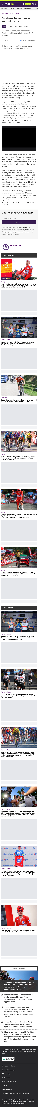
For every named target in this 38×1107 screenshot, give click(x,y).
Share (6, 40)
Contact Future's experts (9, 1070)
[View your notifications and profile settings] (23, 4)
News (4, 26)
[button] (35, 4)
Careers (4, 1086)
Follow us (23, 40)
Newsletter (32, 40)
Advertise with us (7, 1089)
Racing (12, 13)
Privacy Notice (25, 229)
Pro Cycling (5, 13)
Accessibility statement (9, 1082)
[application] (19, 137)
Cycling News (13, 26)
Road (17, 13)
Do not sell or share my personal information (15, 1093)
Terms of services (23, 227)
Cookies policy (6, 1078)
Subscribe (28, 4)
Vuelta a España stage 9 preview (21, 8)
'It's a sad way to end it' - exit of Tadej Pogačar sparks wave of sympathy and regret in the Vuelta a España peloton (18, 1024)
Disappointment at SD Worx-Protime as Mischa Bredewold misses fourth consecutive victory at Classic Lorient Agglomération (18, 998)
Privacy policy (6, 1074)
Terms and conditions (8, 1066)
